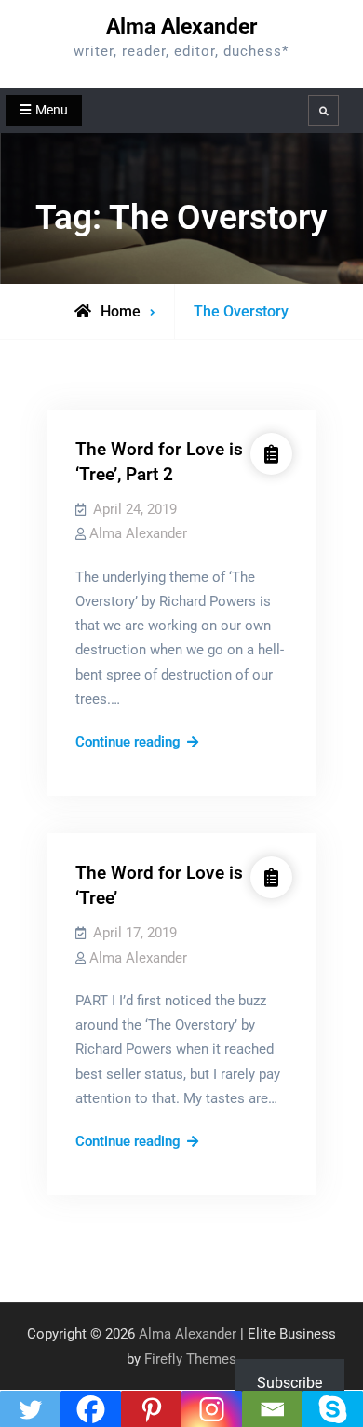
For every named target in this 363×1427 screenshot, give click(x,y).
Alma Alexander (181, 26)
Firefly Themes (190, 1359)
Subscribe (289, 1383)
